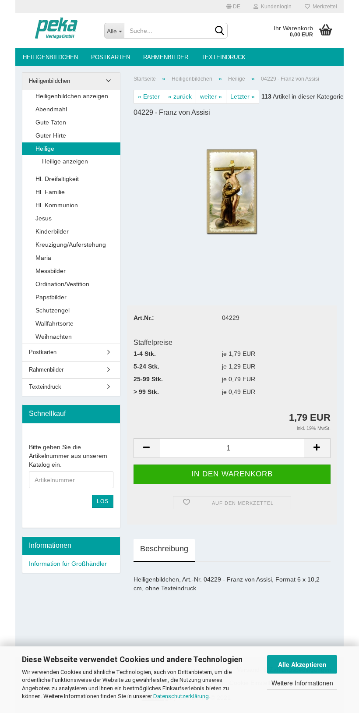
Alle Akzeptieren (302, 664)
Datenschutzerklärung (181, 696)
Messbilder (50, 270)
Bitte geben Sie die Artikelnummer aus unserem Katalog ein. (68, 455)
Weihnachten (53, 336)
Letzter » (242, 96)
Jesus (43, 218)
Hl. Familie (50, 191)
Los (103, 501)
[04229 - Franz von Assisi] (232, 191)
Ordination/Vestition (62, 283)
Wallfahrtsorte (54, 323)
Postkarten (110, 57)
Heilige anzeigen (65, 161)
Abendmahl (51, 109)
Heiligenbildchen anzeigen (71, 95)
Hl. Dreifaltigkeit (57, 178)
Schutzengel (52, 310)
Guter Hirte (50, 135)
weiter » (211, 96)
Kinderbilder (52, 231)
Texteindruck (223, 57)
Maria (43, 257)
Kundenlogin (275, 7)
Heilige (44, 148)
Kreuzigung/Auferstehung (70, 244)
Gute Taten (50, 122)
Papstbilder (51, 297)
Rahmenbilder (165, 57)
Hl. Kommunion (56, 205)
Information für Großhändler (68, 563)
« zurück (180, 96)
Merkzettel (323, 7)
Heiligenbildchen (50, 57)
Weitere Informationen (302, 682)
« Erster (149, 96)
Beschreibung (164, 548)
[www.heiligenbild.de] (56, 30)
